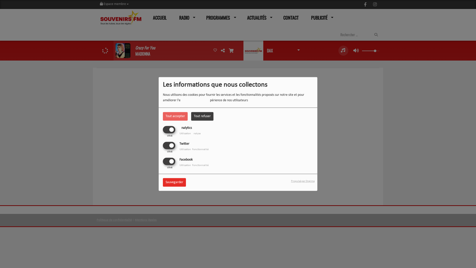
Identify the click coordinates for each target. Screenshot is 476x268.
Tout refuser (202, 116)
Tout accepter (175, 116)
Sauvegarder (174, 182)
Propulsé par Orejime (303, 181)
